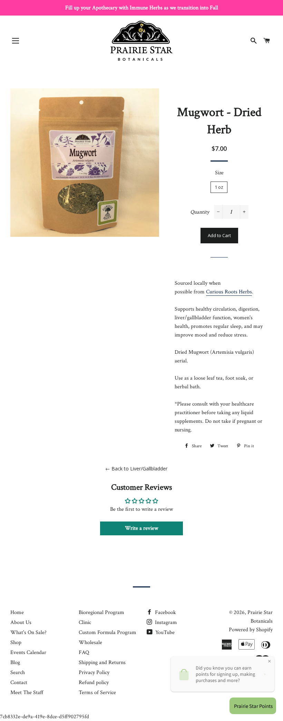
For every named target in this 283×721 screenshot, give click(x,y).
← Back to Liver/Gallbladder (136, 468)
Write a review (141, 528)
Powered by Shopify (251, 629)
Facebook (165, 612)
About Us (20, 622)
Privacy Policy (94, 672)
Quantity (199, 212)
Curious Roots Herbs (229, 291)
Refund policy (94, 682)
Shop (15, 642)
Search (17, 672)
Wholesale (90, 642)
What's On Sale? (28, 632)
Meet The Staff (26, 692)
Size (219, 172)
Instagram (165, 622)
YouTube (164, 632)
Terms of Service (97, 692)
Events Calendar (28, 652)
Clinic (85, 622)
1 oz (219, 187)
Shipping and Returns (102, 662)
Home (17, 612)
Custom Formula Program (107, 632)
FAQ (84, 652)
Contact (18, 682)
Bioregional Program (101, 612)
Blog (15, 662)
